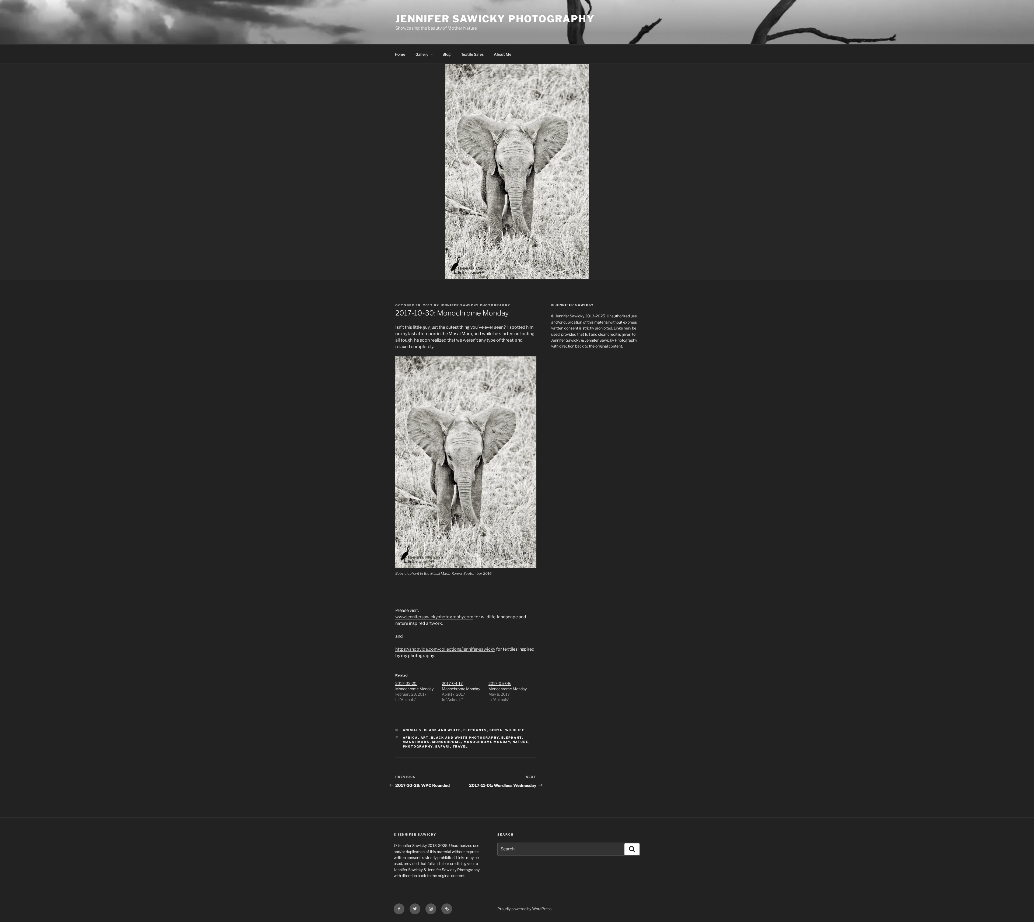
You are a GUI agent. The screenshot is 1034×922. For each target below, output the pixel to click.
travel (460, 746)
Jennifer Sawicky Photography (495, 19)
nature (521, 742)
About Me (502, 54)
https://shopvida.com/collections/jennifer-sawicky (445, 649)
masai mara (416, 742)
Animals (412, 730)
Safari (442, 746)
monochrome (446, 742)
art (425, 737)
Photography (418, 746)
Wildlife (515, 730)
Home (400, 54)
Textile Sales (472, 54)
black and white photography (465, 737)
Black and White (442, 730)
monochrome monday (487, 742)
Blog (446, 54)
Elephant (511, 737)
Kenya (496, 730)
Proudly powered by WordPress (524, 908)
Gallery (421, 54)
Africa (410, 737)
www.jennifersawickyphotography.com (434, 616)
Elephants (475, 730)
